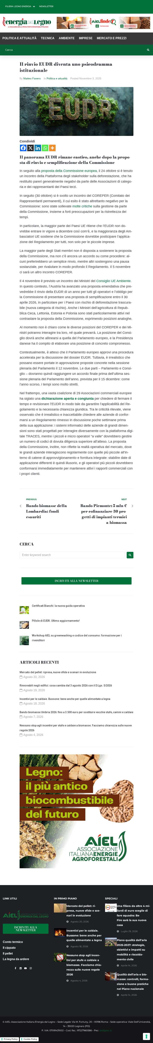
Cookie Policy (30, 1039)
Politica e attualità (57, 78)
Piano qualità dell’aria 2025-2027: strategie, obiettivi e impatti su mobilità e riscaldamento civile (132, 949)
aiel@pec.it (105, 1030)
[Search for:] (72, 555)
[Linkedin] (38, 148)
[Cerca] (73, 50)
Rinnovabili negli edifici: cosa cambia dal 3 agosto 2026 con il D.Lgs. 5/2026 (66, 685)
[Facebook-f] (15, 968)
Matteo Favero (32, 78)
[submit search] (148, 50)
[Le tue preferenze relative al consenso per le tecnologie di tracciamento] (146, 1036)
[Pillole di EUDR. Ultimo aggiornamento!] (24, 625)
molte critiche (82, 206)
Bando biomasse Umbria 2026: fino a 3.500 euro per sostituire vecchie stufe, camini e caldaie (76, 712)
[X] (30, 148)
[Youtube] (25, 968)
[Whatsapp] (45, 148)
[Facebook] (23, 148)
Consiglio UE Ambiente (113, 281)
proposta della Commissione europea (69, 171)
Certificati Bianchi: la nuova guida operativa (58, 605)
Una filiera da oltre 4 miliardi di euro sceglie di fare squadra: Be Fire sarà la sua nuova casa (133, 915)
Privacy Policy (11, 1039)
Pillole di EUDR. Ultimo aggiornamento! (56, 620)
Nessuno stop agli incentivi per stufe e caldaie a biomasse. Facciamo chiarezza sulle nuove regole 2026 (84, 965)
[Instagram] (30, 968)
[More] (52, 148)
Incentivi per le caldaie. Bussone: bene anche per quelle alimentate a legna (65, 698)
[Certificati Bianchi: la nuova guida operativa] (24, 610)
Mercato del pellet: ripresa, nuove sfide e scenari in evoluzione (58, 672)
